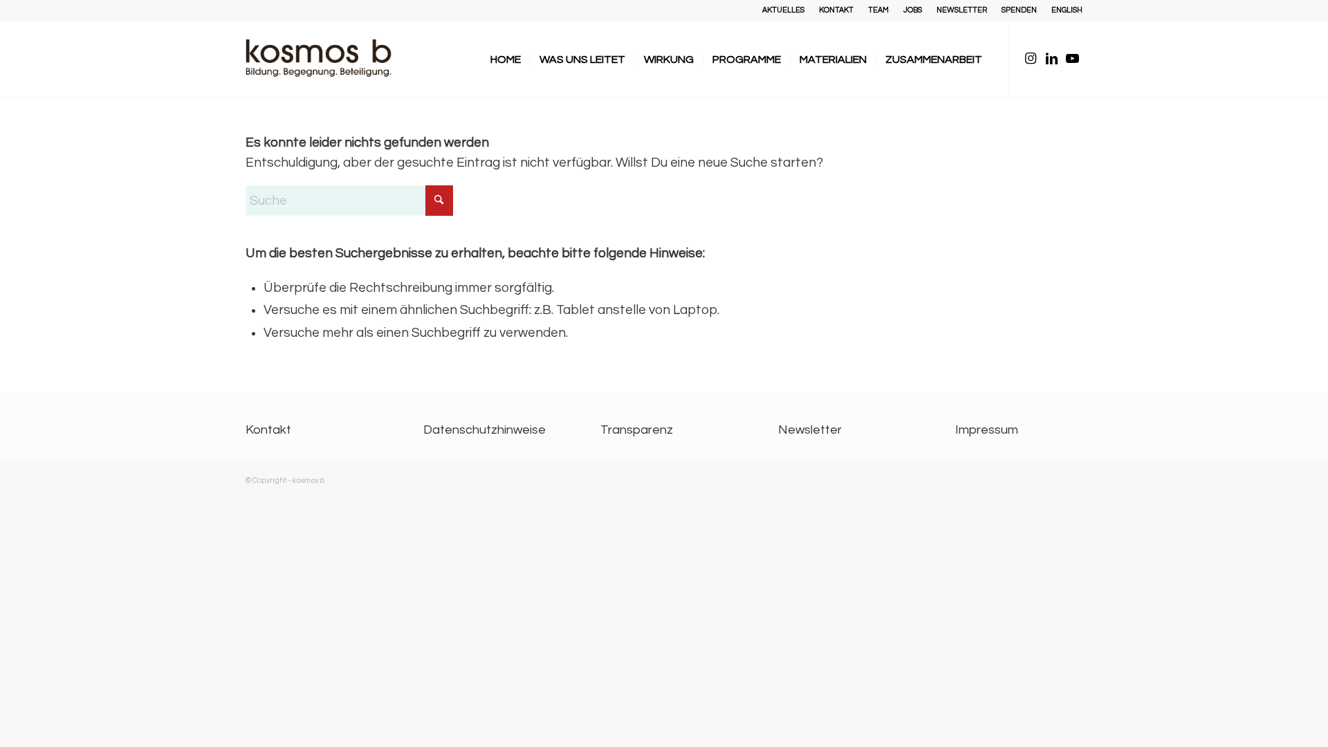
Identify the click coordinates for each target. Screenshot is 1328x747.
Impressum (986, 429)
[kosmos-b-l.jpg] (329, 59)
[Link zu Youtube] (1072, 58)
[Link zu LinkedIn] (1051, 58)
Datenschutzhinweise (484, 429)
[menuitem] (783, 10)
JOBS (912, 10)
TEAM (878, 10)
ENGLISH (1066, 10)
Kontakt (268, 429)
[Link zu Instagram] (1030, 58)
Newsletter (810, 429)
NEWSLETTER (962, 10)
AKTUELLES (783, 10)
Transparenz (636, 429)
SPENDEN (1019, 10)
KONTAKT (836, 10)
